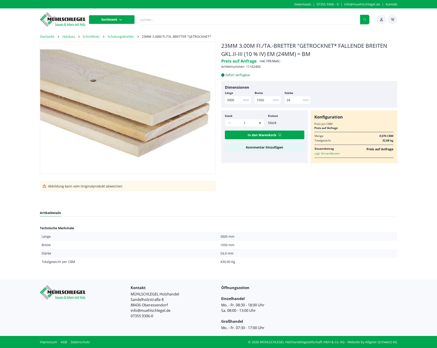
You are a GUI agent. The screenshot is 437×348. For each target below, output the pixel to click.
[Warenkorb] (392, 19)
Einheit (273, 116)
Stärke (289, 93)
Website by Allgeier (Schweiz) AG (372, 342)
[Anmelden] (381, 19)
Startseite (47, 36)
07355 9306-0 (142, 315)
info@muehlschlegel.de (362, 4)
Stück (228, 116)
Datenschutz (80, 342)
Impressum (48, 342)
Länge (229, 93)
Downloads (302, 4)
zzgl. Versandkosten (327, 153)
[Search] (364, 19)
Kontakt (391, 4)
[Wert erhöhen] (259, 123)
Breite (259, 93)
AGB (64, 342)
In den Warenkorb (262, 135)
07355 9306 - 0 (328, 4)
